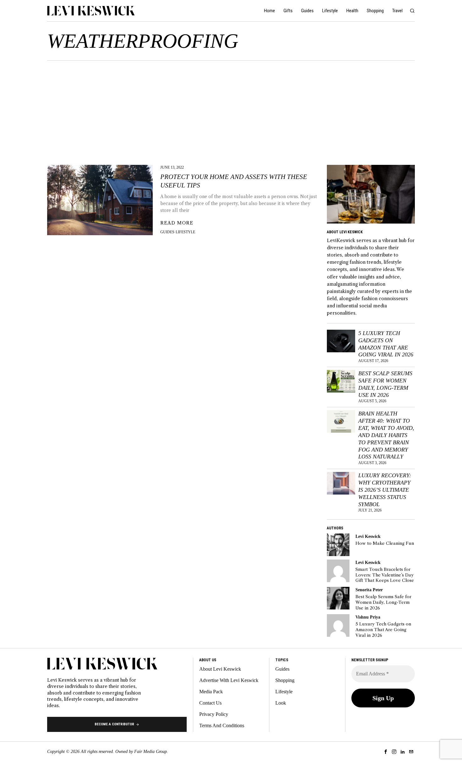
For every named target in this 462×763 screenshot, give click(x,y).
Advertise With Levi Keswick (228, 680)
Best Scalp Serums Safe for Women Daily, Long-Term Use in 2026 (385, 384)
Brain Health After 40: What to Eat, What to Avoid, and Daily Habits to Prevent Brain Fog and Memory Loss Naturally (386, 435)
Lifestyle (185, 232)
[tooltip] (338, 544)
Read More (176, 223)
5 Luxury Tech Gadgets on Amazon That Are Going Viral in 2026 (385, 344)
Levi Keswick (368, 536)
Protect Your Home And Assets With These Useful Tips (233, 181)
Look (280, 703)
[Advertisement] (231, 108)
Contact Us (210, 703)
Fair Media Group (150, 751)
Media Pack (211, 691)
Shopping (284, 680)
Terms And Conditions (221, 725)
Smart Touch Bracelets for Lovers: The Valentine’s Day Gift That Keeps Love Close (384, 575)
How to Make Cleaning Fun (384, 543)
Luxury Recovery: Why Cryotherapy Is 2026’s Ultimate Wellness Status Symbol (384, 489)
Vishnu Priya (367, 617)
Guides (167, 232)
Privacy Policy (213, 714)
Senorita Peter (369, 589)
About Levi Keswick (220, 669)
